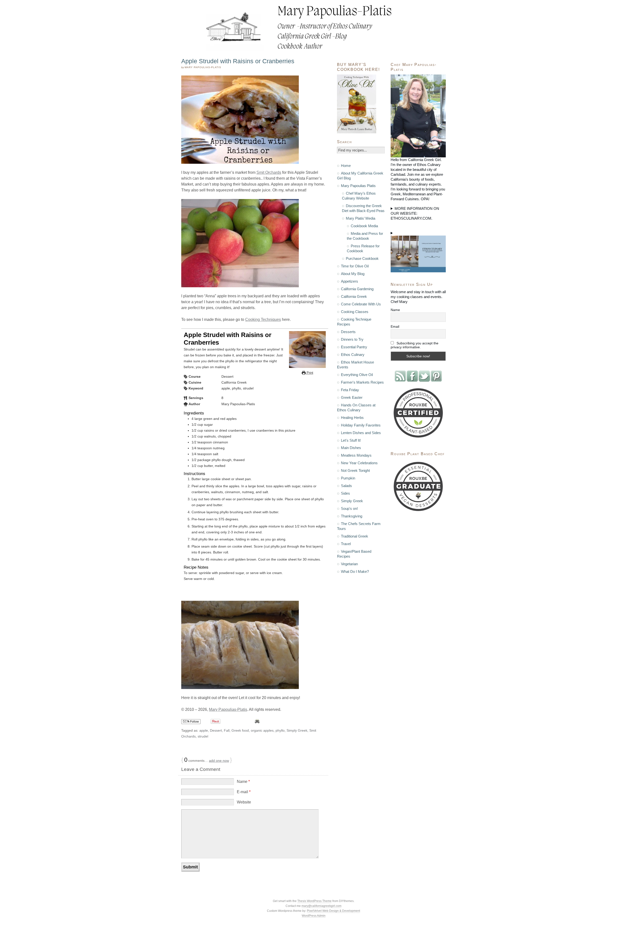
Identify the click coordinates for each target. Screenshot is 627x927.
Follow (194, 721)
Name (243, 781)
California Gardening (357, 289)
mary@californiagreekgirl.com (321, 906)
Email (395, 326)
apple (203, 730)
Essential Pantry (354, 347)
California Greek (354, 296)
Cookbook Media (364, 226)
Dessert (216, 730)
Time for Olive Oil (355, 266)
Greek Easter (351, 397)
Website (244, 802)
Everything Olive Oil (357, 375)
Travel (346, 544)
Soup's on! (349, 508)
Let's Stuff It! (351, 440)
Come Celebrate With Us (361, 304)
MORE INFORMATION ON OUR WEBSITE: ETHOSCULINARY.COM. (415, 213)
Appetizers (349, 281)
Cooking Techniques (263, 319)
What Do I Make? (355, 571)
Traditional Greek (354, 536)
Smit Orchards (268, 172)
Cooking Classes (354, 312)
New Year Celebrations (359, 463)
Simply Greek (297, 730)
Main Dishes (351, 448)
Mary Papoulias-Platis (228, 709)
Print (309, 373)
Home (346, 165)
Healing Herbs (352, 417)
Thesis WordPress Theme (314, 901)
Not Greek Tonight (355, 470)
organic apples (262, 730)
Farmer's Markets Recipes (362, 382)
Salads (346, 486)
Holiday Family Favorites (361, 425)
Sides (345, 493)
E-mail (244, 792)
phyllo (280, 730)
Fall (226, 730)
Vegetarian (349, 564)
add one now (219, 761)
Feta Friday (350, 390)
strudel (203, 736)
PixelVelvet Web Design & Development (333, 911)
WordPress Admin (314, 915)
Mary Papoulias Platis (358, 186)
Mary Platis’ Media (360, 218)
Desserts (348, 332)
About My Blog (352, 274)
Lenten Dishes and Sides (361, 433)
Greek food (240, 730)
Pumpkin (348, 478)
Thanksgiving (351, 516)
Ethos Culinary (352, 354)
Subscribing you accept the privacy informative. (414, 345)
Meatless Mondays (356, 455)
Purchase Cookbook (362, 258)
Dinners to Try (352, 339)
